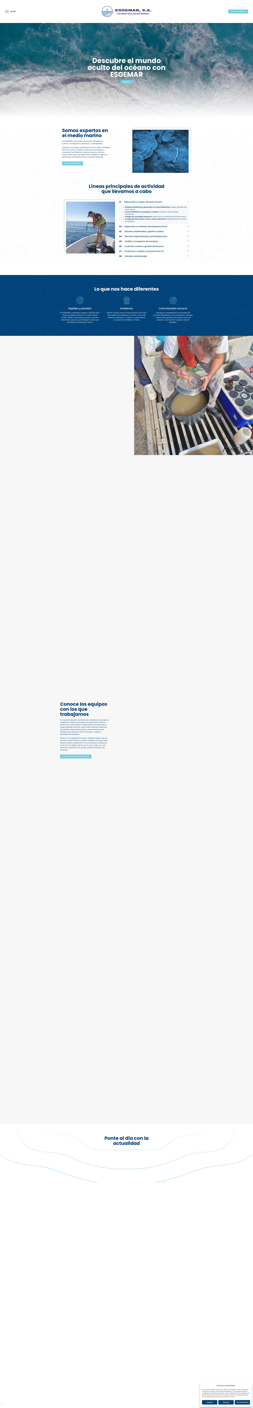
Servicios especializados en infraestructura (143, 236)
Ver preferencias (242, 1402)
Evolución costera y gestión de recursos (141, 246)
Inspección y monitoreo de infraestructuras (143, 226)
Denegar (226, 1402)
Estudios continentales (133, 256)
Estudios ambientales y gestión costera (141, 231)
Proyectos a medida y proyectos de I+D (141, 251)
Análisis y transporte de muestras (138, 241)
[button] (154, 201)
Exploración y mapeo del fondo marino (140, 202)
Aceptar (210, 1402)
